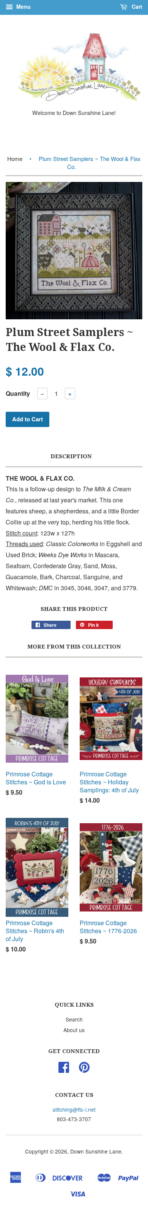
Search (74, 1019)
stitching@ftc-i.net (74, 1109)
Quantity (18, 393)
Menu (23, 6)
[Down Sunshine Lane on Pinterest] (84, 1069)
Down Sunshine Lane (95, 1151)
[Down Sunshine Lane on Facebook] (63, 1069)
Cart (136, 6)
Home (14, 159)
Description (71, 456)
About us (74, 1030)
